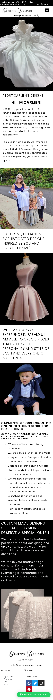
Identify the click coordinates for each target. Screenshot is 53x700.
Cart (6, 681)
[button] (47, 10)
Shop (6, 684)
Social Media (31, 677)
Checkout (8, 679)
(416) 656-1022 (26, 660)
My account (9, 676)
